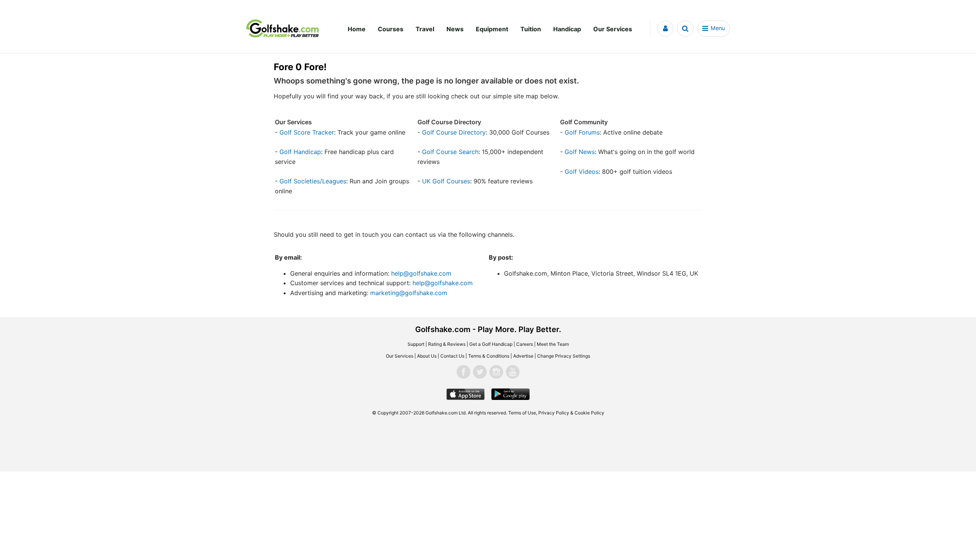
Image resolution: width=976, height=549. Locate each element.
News (455, 29)
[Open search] (685, 29)
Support (416, 344)
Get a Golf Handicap (490, 344)
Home (357, 29)
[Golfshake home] (282, 28)
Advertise (523, 356)
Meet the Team (553, 344)
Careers (524, 344)
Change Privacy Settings (563, 356)
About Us (427, 356)
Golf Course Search (450, 152)
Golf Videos (582, 171)
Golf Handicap (300, 152)
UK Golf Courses (446, 181)
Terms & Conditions (488, 356)
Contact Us (452, 356)
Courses (390, 29)
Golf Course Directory (454, 132)
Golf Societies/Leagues (312, 181)
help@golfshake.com (421, 273)
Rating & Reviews (447, 344)
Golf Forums (582, 132)
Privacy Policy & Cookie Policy (571, 413)
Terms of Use (522, 413)
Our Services (612, 29)
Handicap (567, 29)
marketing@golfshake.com (408, 293)
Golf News (580, 152)
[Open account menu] (665, 29)
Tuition (530, 29)
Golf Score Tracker (306, 132)
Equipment (492, 29)
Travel (425, 29)
